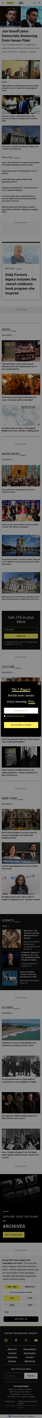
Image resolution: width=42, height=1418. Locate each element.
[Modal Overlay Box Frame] (21, 709)
